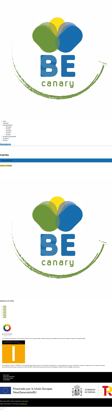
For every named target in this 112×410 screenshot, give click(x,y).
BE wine (8, 129)
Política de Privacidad (8, 376)
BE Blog (5, 140)
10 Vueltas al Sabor (5, 144)
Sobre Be (5, 123)
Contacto (6, 138)
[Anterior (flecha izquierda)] (0, 409)
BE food (8, 133)
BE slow (8, 134)
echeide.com (23, 404)
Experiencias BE (7, 125)
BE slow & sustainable (9, 136)
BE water (8, 131)
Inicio (4, 121)
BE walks (8, 127)
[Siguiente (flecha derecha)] (2, 409)
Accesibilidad (6, 379)
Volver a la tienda (6, 165)
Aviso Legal (6, 375)
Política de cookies (8, 378)
